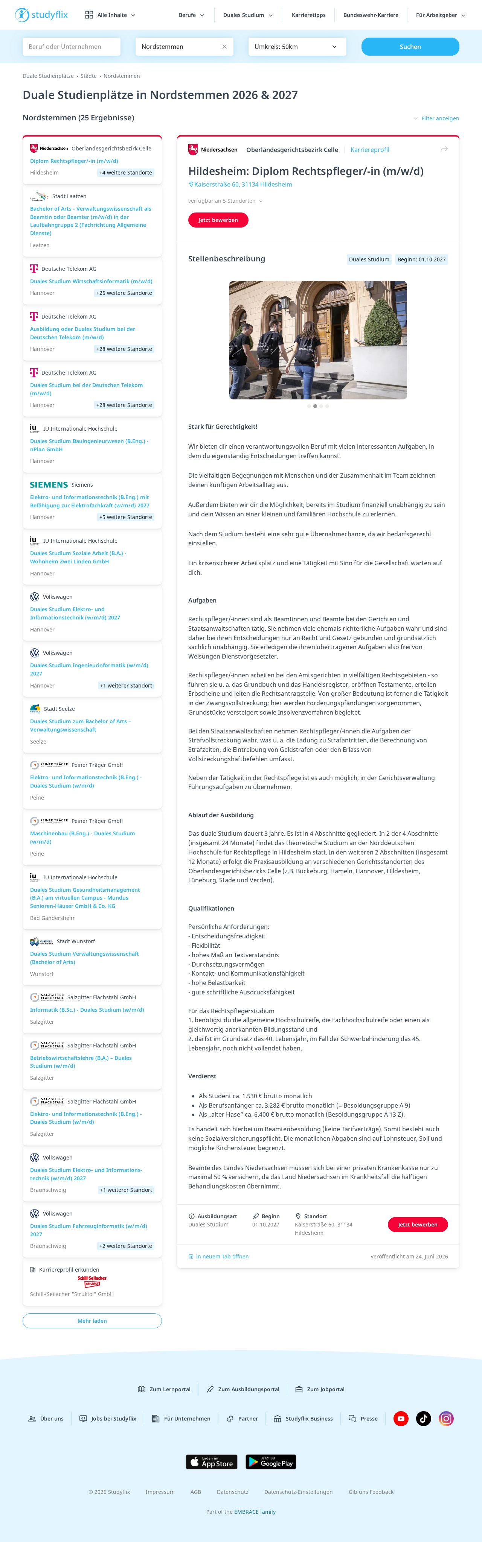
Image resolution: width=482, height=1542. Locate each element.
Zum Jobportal (326, 1389)
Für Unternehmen (187, 1418)
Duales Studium (244, 14)
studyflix (50, 15)
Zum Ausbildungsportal (248, 1389)
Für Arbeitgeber (437, 14)
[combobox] (297, 47)
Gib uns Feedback (371, 1491)
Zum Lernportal (170, 1389)
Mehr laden (92, 1320)
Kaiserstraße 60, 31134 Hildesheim (243, 184)
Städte (89, 75)
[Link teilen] (442, 149)
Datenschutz (233, 1491)
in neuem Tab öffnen (222, 1256)
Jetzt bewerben (218, 219)
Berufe (188, 14)
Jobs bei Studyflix (114, 1418)
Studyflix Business (309, 1418)
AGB (196, 1491)
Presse (369, 1418)
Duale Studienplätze (48, 75)
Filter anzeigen (440, 118)
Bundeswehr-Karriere (370, 14)
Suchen (410, 46)
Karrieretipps (309, 14)
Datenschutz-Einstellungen (298, 1491)
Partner (248, 1418)
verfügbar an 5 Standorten (222, 200)
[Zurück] (196, 348)
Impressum (160, 1491)
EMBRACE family (255, 1511)
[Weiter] (440, 348)
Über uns (52, 1418)
